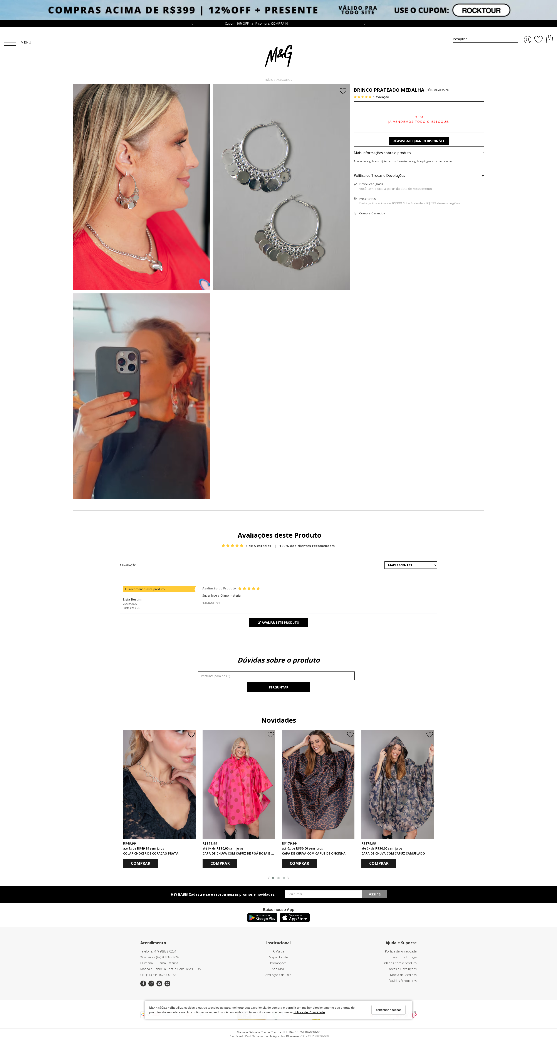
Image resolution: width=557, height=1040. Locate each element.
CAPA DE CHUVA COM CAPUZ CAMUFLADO (393, 853)
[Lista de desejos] (538, 39)
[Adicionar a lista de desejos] (343, 91)
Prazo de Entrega (405, 957)
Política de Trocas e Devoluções (419, 175)
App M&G (278, 969)
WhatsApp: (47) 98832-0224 (159, 957)
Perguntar (278, 687)
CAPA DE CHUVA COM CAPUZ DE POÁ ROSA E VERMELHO (245, 853)
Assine (375, 894)
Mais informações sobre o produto (419, 152)
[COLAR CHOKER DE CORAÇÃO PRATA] (159, 784)
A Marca (278, 951)
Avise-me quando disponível (420, 141)
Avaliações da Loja (278, 975)
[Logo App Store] (295, 920)
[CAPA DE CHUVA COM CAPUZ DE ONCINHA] (318, 784)
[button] (141, 397)
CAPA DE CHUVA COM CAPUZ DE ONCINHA (314, 853)
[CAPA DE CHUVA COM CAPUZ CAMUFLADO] (397, 784)
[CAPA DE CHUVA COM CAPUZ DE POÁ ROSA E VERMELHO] (239, 784)
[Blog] (159, 983)
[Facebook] (143, 983)
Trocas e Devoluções (402, 969)
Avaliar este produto (280, 622)
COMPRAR (140, 863)
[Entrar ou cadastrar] (527, 39)
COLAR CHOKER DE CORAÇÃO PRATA (150, 853)
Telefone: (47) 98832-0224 (158, 951)
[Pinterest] (167, 983)
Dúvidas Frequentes (403, 981)
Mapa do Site (278, 957)
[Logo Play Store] (262, 920)
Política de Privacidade (309, 1012)
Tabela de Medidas (403, 975)
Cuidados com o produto (399, 963)
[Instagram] (151, 983)
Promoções (278, 963)
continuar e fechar (388, 1009)
